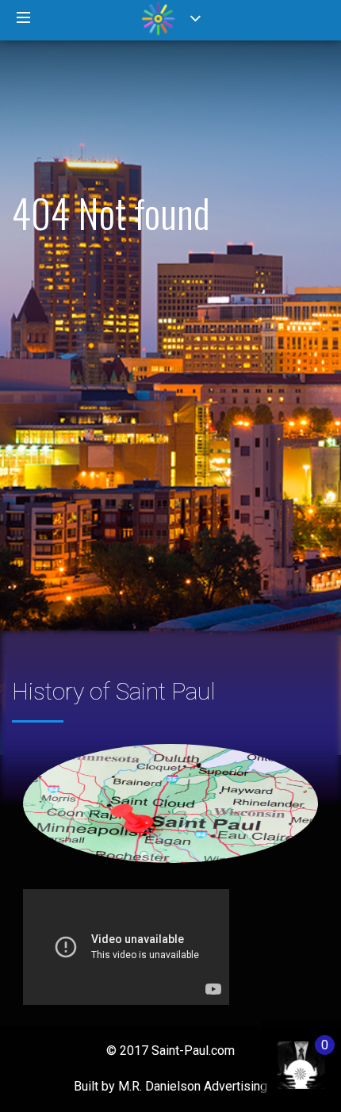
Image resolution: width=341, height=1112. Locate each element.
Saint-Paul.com (193, 1050)
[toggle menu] (24, 18)
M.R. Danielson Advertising (192, 1086)
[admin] (285, 1056)
